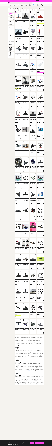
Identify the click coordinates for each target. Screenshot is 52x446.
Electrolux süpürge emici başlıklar (29, 357)
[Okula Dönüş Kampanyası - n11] (26, 1)
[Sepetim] (38, 3)
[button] (40, 52)
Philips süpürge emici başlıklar (27, 370)
